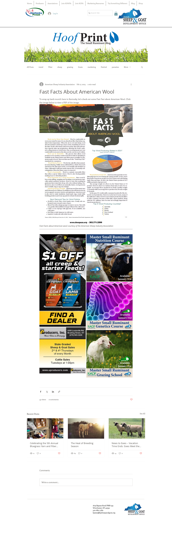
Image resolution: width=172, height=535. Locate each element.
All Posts (30, 67)
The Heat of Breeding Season (82, 445)
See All (142, 413)
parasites (115, 67)
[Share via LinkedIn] (53, 391)
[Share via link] (59, 391)
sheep (59, 67)
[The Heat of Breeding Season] (86, 428)
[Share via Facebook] (40, 391)
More (126, 67)
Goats (80, 67)
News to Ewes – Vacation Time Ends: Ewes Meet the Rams (125, 445)
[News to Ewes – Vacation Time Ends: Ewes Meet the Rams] (127, 428)
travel (41, 67)
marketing (92, 67)
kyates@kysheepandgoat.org (104, 512)
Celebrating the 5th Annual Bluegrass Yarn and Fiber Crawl (44, 445)
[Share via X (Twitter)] (47, 391)
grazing (70, 67)
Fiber (50, 67)
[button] (142, 67)
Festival (104, 67)
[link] (116, 13)
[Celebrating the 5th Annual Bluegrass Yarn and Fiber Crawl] (45, 428)
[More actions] (131, 84)
